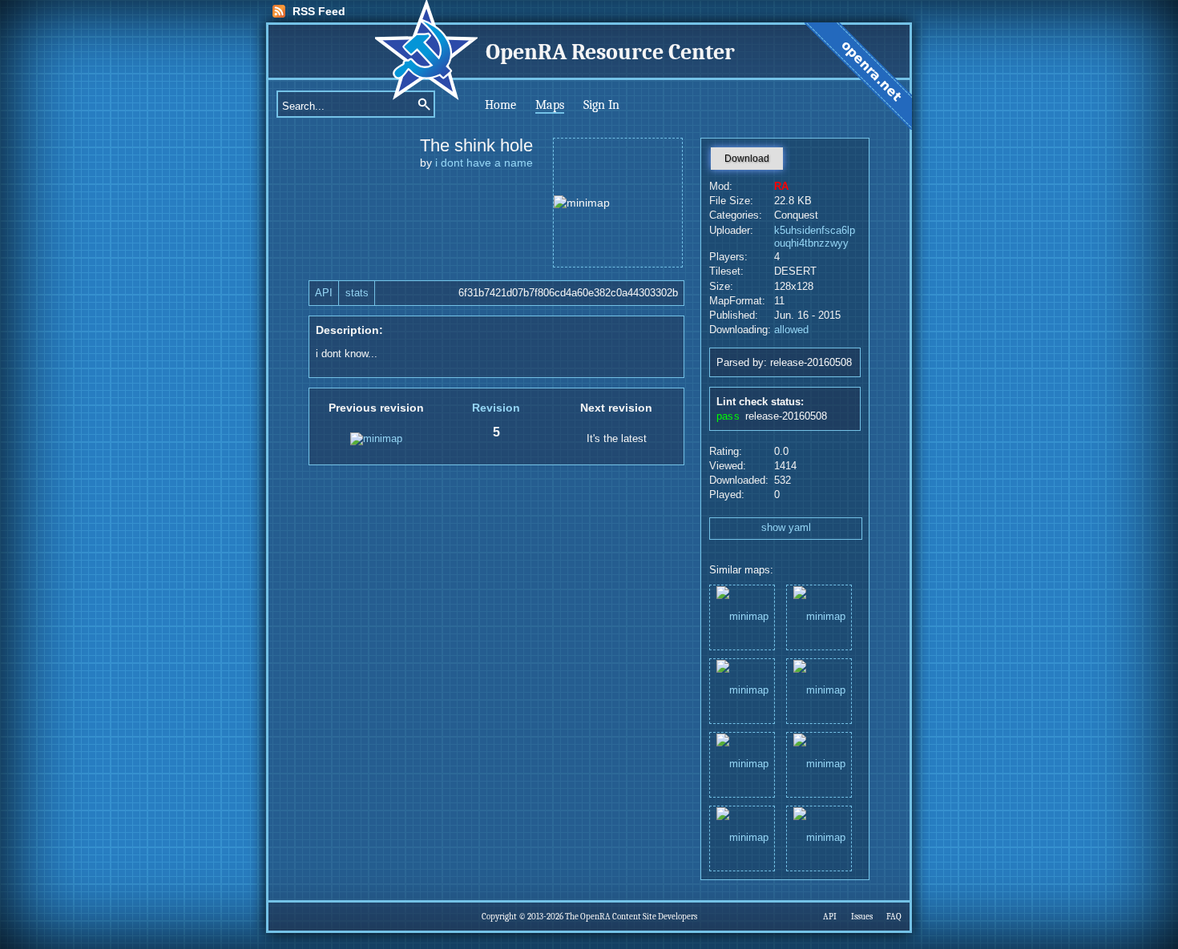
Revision (496, 407)
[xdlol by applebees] (742, 837)
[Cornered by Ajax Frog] (819, 690)
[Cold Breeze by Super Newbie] (742, 690)
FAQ (894, 916)
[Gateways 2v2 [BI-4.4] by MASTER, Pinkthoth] (742, 763)
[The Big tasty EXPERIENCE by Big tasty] (819, 763)
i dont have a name (484, 162)
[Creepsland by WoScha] (819, 616)
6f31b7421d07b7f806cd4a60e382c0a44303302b (568, 293)
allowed (791, 330)
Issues (862, 916)
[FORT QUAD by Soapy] (742, 616)
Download (746, 158)
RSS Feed (318, 11)
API (324, 293)
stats (357, 293)
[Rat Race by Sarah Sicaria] (819, 837)
